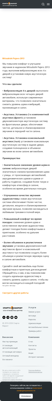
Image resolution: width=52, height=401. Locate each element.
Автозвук (32, 316)
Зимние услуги (34, 312)
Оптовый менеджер (10, 356)
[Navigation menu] (48, 4)
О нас (30, 341)
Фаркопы (32, 319)
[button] (43, 4)
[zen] (11, 317)
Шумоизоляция (34, 323)
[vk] (3, 317)
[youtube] (15, 317)
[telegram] (7, 317)
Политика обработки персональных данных (35, 371)
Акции (30, 353)
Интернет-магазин (36, 357)
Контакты (32, 345)
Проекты (32, 349)
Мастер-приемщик (10, 341)
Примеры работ (34, 331)
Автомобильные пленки (38, 327)
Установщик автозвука (12, 352)
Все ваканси (7, 359)
